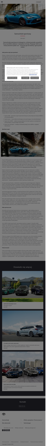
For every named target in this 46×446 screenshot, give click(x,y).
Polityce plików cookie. (33, 74)
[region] (23, 73)
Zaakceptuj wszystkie (34, 77)
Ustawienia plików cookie (12, 77)
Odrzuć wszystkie (25, 77)
